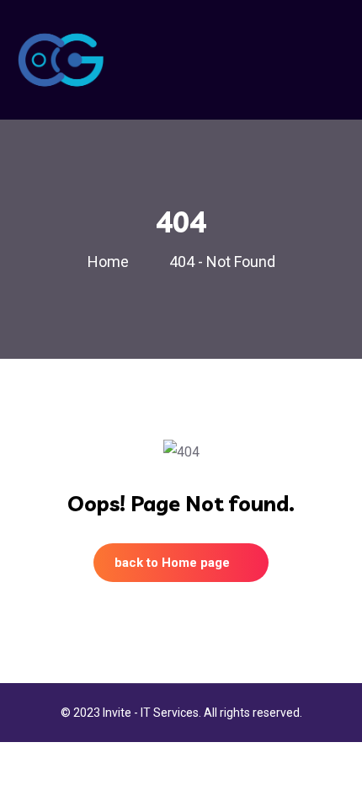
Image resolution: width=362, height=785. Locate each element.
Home (112, 261)
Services (176, 712)
